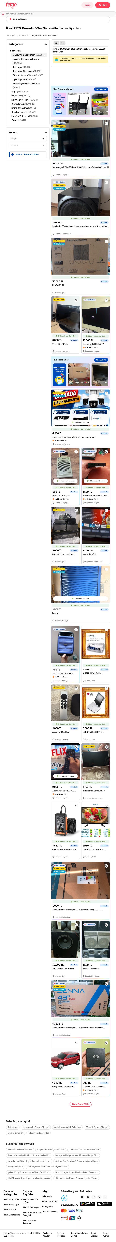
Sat (105, 5)
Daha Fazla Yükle (80, 1104)
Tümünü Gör (101, 89)
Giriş (87, 5)
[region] (80, 104)
